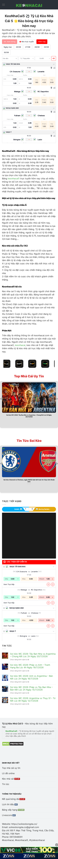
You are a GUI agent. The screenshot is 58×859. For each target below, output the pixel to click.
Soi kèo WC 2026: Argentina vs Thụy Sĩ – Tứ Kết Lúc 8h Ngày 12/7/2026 (32, 699)
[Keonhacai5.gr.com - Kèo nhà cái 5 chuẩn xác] (29, 4)
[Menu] (3, 4)
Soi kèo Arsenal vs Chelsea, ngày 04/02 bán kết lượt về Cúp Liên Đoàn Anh (29, 481)
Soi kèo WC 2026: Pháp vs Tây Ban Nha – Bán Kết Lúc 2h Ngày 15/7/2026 (31, 688)
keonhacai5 (14, 178)
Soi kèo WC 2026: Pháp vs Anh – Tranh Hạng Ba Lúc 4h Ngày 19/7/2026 (30, 666)
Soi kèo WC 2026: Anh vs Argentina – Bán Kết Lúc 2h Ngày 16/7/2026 (31, 677)
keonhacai (20, 345)
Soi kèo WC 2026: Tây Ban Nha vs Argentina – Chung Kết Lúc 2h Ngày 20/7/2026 (29, 416)
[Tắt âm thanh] (53, 58)
